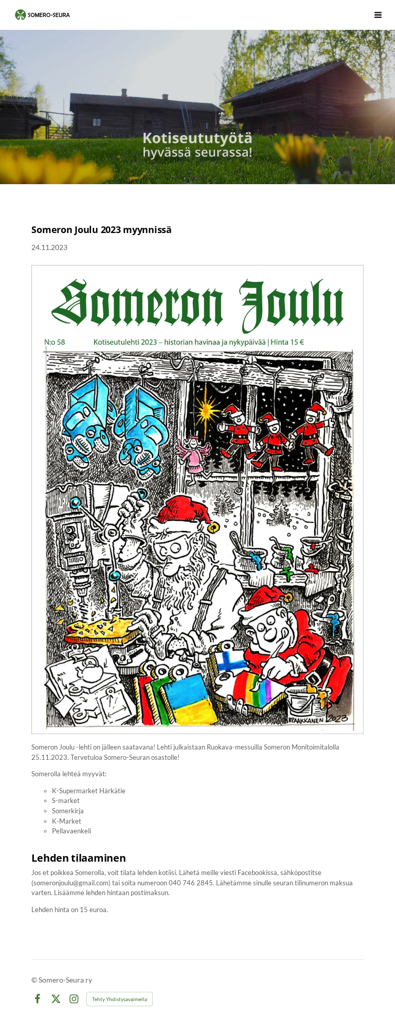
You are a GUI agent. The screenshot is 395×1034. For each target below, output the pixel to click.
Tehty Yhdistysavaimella (119, 999)
